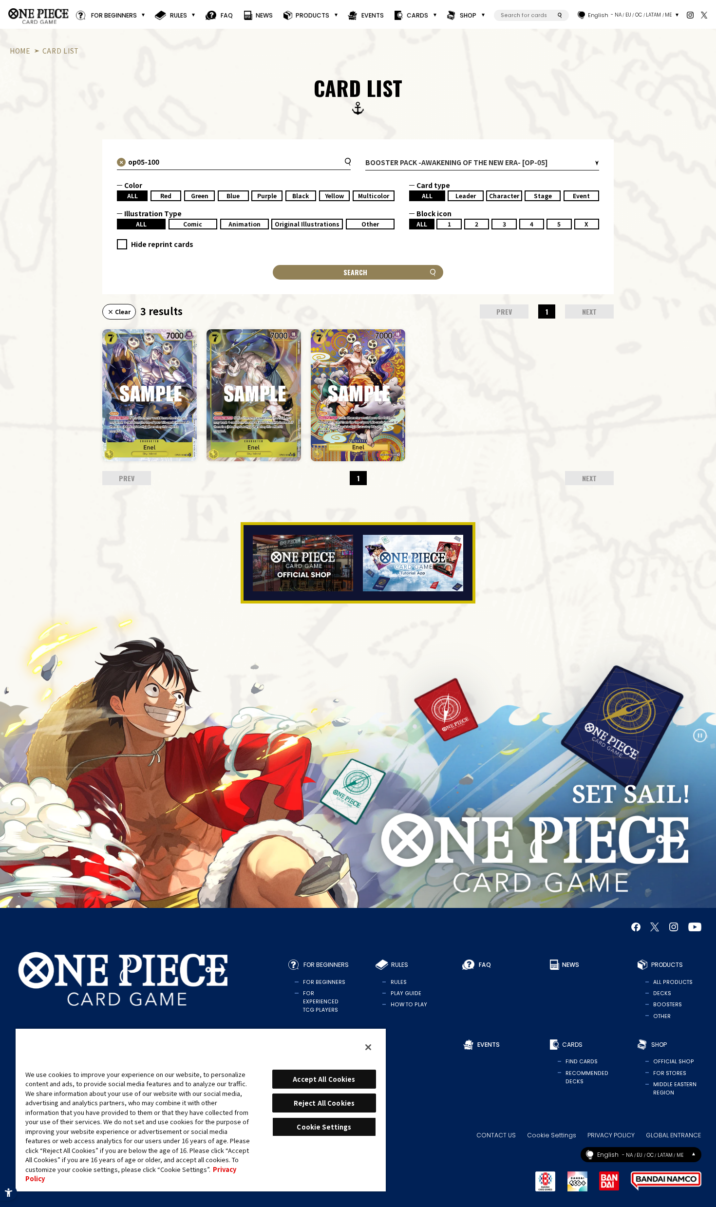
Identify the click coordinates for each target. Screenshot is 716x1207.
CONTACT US (496, 1135)
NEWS (263, 15)
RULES (178, 15)
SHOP (468, 15)
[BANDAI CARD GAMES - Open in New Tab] (545, 1181)
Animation (244, 224)
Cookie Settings (551, 1135)
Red (165, 195)
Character (504, 195)
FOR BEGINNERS (114, 15)
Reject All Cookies (324, 1103)
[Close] (368, 1047)
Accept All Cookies (324, 1079)
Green (199, 195)
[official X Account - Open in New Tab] (704, 15)
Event (581, 195)
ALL (132, 195)
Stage (543, 195)
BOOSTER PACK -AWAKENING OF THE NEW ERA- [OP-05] (456, 162)
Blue (233, 195)
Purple (267, 195)
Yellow (334, 195)
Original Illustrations (307, 224)
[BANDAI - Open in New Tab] (609, 1180)
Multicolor (373, 195)
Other (370, 224)
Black (300, 195)
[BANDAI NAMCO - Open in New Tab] (666, 1181)
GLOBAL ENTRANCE (673, 1135)
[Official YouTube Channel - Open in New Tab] (694, 927)
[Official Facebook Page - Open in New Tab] (636, 927)
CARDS (417, 15)
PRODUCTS (312, 15)
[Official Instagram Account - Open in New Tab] (690, 15)
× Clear (119, 311)
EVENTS (372, 15)
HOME (20, 51)
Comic (192, 224)
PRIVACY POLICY (611, 1135)
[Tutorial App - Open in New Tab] (413, 563)
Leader (465, 195)
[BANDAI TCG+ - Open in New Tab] (577, 1181)
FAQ (227, 15)
